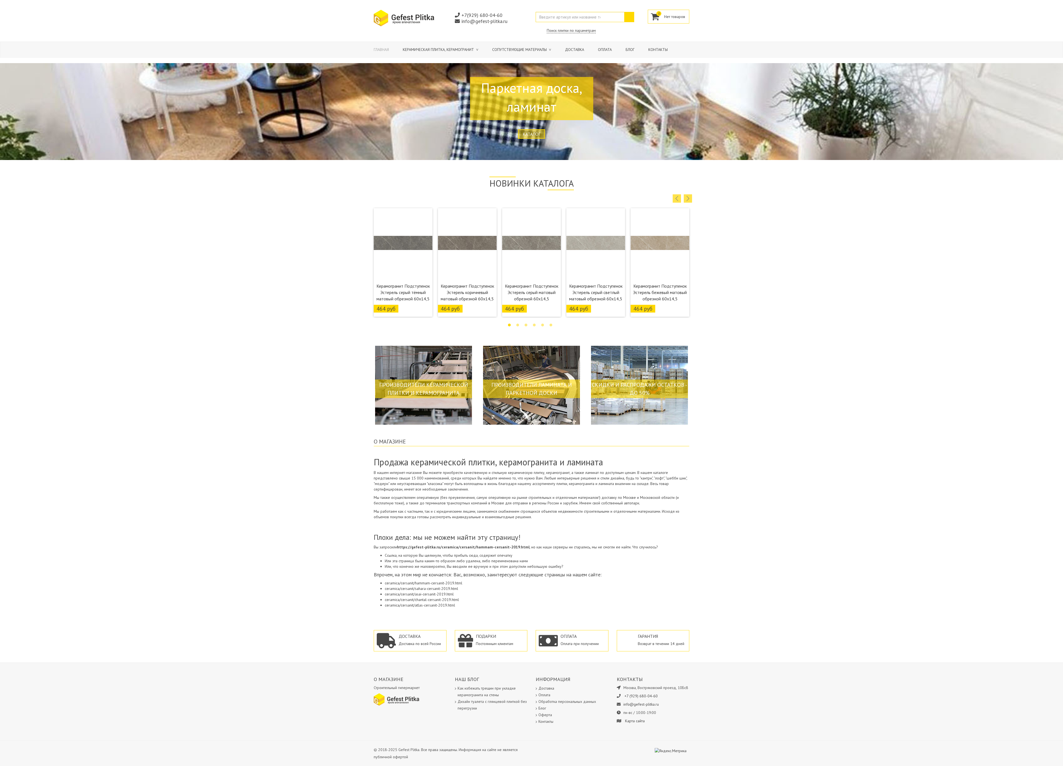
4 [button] (534, 325)
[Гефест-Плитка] (404, 17)
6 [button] (550, 325)
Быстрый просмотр (403, 273)
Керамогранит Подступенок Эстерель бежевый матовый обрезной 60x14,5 (660, 292)
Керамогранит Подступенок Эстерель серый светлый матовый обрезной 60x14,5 (596, 292)
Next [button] (688, 198)
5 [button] (542, 325)
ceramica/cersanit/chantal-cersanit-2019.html (422, 599)
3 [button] (526, 325)
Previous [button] (677, 198)
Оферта (545, 714)
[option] (403, 262)
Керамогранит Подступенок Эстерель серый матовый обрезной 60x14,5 (531, 292)
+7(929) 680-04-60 (481, 15)
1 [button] (509, 325)
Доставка (574, 49)
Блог (630, 49)
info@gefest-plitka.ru (484, 21)
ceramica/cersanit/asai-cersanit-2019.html (419, 594)
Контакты (658, 49)
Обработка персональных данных (567, 701)
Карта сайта (635, 720)
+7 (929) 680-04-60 (641, 695)
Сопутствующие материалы (520, 49)
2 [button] (517, 325)
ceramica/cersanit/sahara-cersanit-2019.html (421, 588)
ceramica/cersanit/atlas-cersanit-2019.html (420, 605)
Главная (381, 49)
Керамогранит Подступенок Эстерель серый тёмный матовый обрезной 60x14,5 (403, 292)
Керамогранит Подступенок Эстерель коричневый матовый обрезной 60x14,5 (467, 292)
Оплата (605, 49)
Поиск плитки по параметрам (571, 30)
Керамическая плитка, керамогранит (439, 49)
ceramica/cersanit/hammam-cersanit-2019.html (423, 583)
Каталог (531, 134)
